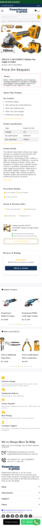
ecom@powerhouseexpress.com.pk (17, 510)
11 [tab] (31, 324)
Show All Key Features (12, 118)
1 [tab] (9, 324)
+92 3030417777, (14, 459)
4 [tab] (16, 324)
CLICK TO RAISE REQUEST (21, 241)
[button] (37, 11)
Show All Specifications (13, 143)
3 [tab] (14, 324)
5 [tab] (18, 324)
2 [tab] (11, 324)
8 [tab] (24, 324)
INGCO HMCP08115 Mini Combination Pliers (30, 356)
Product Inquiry (11, 522)
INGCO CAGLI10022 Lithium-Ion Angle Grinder (24, 21)
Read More (7, 180)
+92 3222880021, (28, 459)
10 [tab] (29, 324)
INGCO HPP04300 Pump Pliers (8, 356)
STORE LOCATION (8, 5)
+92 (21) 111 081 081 (15, 461)
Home (4, 21)
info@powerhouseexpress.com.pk (20, 452)
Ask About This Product (32, 521)
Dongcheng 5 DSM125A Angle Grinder (7, 315)
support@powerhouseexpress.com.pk (22, 454)
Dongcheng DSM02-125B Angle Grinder (30, 314)
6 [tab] (20, 324)
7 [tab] (22, 324)
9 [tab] (26, 324)
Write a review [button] (21, 268)
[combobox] (19, 17)
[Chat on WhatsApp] (36, 522)
